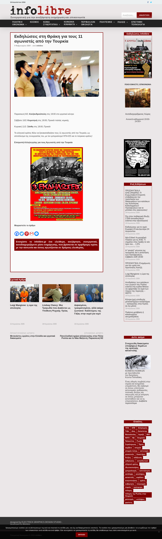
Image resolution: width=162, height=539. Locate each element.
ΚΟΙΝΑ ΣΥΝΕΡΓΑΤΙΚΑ (50, 23)
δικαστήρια (140, 454)
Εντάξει (81, 534)
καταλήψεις (140, 474)
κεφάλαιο (140, 477)
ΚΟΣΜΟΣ (34, 22)
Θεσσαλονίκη (130, 434)
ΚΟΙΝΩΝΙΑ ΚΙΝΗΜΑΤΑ (69, 23)
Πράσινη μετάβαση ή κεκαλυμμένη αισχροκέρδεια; (134, 314)
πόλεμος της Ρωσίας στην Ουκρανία (135, 495)
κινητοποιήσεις (131, 481)
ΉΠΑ (127, 428)
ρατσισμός (129, 499)
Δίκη (133, 431)
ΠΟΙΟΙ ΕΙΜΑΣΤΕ (131, 84)
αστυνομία (144, 451)
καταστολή (129, 477)
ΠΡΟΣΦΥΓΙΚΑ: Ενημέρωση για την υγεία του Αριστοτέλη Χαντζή (137, 265)
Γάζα (127, 431)
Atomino (26, 524)
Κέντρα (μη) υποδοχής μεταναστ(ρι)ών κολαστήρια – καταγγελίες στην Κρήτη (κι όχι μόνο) (137, 302)
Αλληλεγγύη (142, 428)
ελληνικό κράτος (131, 464)
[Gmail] (31, 232)
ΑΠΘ (133, 428)
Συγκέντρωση (130, 444)
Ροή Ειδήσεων (138, 184)
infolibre (39, 46)
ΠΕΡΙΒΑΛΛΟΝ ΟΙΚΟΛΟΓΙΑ (88, 23)
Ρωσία (139, 441)
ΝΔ (133, 438)
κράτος (143, 481)
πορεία (128, 487)
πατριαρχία (141, 484)
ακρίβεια (128, 448)
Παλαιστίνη (129, 441)
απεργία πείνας (131, 451)
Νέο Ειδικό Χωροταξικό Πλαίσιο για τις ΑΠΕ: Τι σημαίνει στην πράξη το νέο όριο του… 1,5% (137, 241)
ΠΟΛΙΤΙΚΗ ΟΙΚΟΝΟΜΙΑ (18, 23)
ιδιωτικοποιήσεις (132, 467)
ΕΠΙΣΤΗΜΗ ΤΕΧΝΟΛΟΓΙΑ (138, 23)
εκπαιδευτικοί (142, 461)
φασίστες (129, 503)
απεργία (138, 448)
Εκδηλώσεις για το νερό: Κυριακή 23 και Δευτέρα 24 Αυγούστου (137, 229)
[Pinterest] (26, 232)
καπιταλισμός (144, 471)
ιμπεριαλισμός (131, 471)
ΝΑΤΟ (127, 438)
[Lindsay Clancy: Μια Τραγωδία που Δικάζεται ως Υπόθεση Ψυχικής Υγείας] (56, 303)
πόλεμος (128, 490)
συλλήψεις (140, 499)
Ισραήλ (141, 434)
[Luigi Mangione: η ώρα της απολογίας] (24, 303)
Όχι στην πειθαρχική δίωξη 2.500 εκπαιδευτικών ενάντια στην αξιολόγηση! (137, 218)
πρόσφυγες (138, 487)
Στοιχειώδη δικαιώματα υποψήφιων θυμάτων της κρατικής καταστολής (137, 347)
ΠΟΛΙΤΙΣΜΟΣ (106, 22)
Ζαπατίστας (142, 431)
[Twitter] (151, 2)
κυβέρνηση (129, 484)
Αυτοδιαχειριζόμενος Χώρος (137, 114)
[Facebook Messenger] (36, 232)
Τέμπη (141, 444)
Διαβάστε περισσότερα (136, 402)
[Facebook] (148, 2)
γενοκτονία (129, 454)
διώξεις (128, 458)
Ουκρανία (141, 438)
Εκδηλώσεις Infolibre (138, 34)
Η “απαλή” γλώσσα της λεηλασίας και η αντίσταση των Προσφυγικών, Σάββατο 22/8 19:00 (137, 253)
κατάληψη (129, 474)
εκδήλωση (138, 458)
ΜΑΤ (148, 434)
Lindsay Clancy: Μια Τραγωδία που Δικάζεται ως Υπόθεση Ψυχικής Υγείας (56, 308)
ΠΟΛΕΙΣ (121, 22)
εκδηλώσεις (129, 461)
